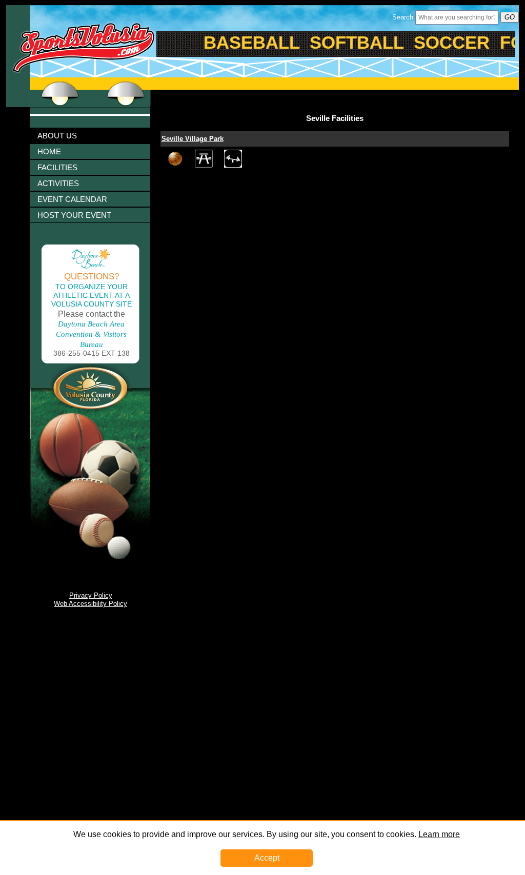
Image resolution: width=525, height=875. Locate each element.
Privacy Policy (90, 595)
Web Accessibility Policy (90, 603)
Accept (266, 857)
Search (402, 17)
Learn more (439, 834)
